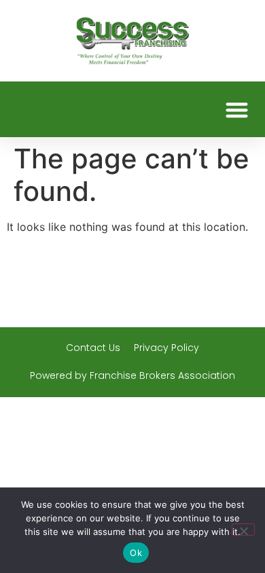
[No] (243, 529)
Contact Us (93, 347)
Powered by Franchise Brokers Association (132, 375)
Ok (136, 552)
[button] (237, 110)
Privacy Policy (166, 347)
